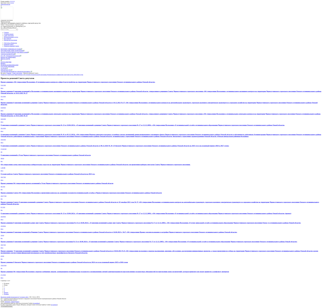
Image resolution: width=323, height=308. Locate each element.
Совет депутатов (9, 35)
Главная (6, 32)
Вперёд (6, 292)
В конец (6, 294)
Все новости (7, 38)
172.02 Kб (3, 149)
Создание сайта (23, 297)
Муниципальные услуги (11, 37)
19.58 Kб (3, 226)
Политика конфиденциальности (10, 297)
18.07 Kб (3, 245)
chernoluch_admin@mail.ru (11, 301)
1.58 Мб (3, 168)
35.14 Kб (3, 96)
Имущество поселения (10, 40)
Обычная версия (5, 4)
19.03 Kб (3, 139)
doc (2, 161)
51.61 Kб (3, 85)
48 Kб (2, 158)
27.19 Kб (3, 275)
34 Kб (2, 235)
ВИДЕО (3, 63)
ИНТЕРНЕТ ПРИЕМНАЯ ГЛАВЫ (11, 49)
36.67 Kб (3, 177)
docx (2, 88)
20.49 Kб (3, 216)
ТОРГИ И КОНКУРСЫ (7, 54)
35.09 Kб (3, 107)
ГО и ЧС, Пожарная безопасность (10, 55)
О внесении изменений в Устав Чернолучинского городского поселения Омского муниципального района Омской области (46, 155)
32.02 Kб (3, 119)
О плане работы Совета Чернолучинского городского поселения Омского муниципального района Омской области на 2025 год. (48, 174)
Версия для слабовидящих (8, 57)
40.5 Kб (3, 186)
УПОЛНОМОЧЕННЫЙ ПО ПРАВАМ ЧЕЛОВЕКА (16, 71)
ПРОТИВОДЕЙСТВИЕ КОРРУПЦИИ (12, 50)
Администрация (8, 34)
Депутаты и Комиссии (10, 43)
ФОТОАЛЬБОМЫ (6, 62)
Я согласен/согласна (6, 306)
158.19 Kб (3, 265)
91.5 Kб (3, 207)
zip (1, 152)
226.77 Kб (3, 196)
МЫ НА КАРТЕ (5, 59)
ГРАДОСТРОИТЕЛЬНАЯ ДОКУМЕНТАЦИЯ (14, 52)
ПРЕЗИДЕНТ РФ (6, 70)
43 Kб (2, 256)
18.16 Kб (3, 128)
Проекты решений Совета (11, 46)
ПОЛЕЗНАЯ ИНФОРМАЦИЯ (9, 65)
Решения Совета (8, 44)
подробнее (36, 303)
